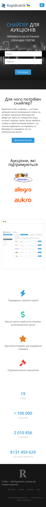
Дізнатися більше (23, 140)
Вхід (38, 489)
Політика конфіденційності (18, 498)
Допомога (11, 489)
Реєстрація (23, 72)
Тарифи (21, 489)
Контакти (30, 489)
